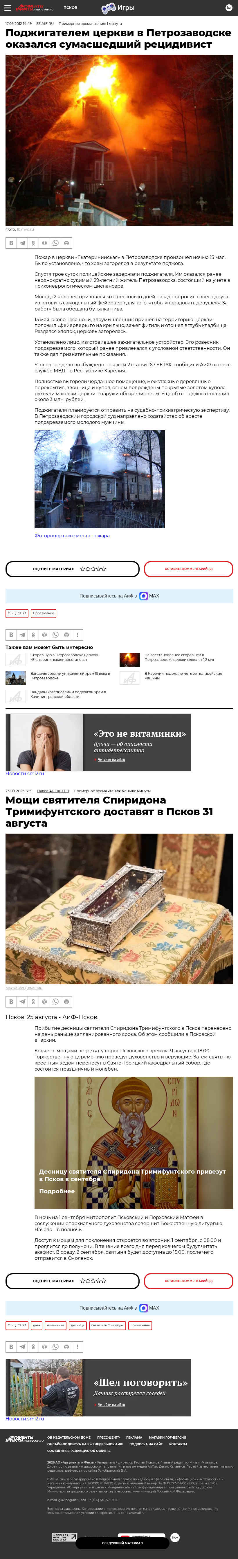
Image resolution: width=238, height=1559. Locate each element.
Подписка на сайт (146, 1444)
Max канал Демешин (24, 988)
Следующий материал (122, 1543)
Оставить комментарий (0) (189, 569)
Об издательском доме (69, 1437)
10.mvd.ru (25, 229)
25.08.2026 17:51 (19, 791)
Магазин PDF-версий (167, 1437)
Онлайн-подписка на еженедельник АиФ (85, 1444)
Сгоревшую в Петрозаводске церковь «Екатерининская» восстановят (64, 657)
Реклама (134, 1437)
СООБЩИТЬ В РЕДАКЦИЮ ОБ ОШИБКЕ (79, 1451)
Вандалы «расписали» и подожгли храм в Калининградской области (68, 694)
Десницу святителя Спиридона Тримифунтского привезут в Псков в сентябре (132, 1175)
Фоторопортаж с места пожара (72, 535)
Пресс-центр (108, 1437)
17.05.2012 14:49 (19, 23)
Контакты (178, 1444)
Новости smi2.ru (25, 773)
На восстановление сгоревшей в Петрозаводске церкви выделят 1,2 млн (180, 657)
